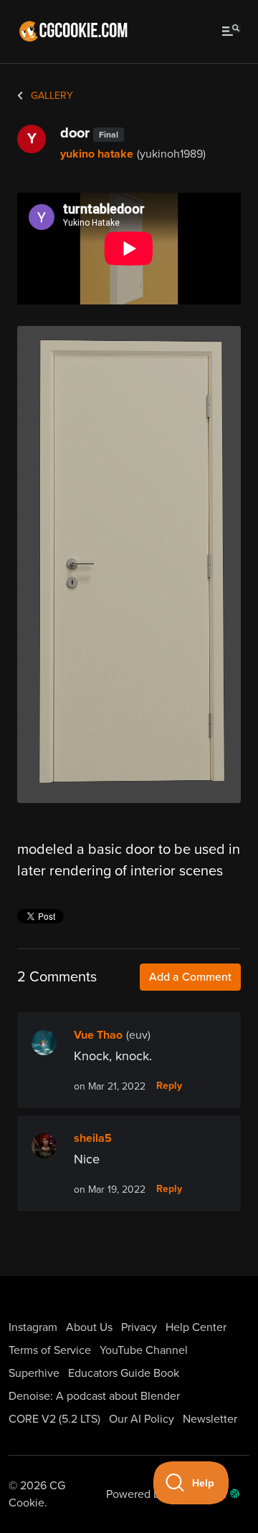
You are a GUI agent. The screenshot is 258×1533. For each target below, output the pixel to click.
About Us (89, 1327)
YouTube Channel (144, 1350)
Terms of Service (50, 1350)
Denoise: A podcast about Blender (94, 1396)
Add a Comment (190, 977)
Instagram (33, 1327)
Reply (169, 1086)
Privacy (139, 1327)
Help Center (196, 1327)
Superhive (34, 1373)
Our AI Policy (141, 1419)
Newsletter (210, 1419)
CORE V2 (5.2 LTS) (54, 1419)
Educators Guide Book (123, 1373)
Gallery (50, 96)
